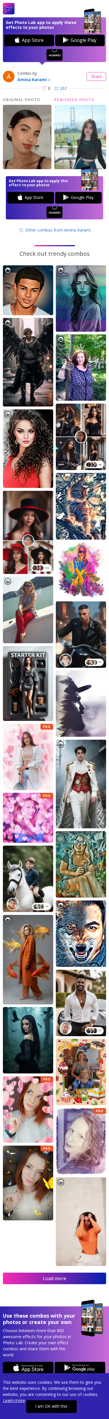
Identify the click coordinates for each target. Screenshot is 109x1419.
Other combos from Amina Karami (57, 230)
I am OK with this (51, 1406)
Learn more (14, 1400)
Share (96, 76)
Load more (54, 1278)
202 (63, 88)
